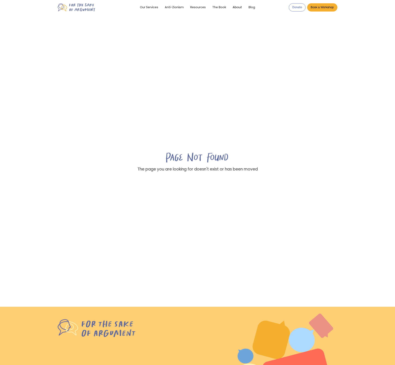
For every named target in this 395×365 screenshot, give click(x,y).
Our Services (149, 7)
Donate (297, 7)
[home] (86, 7)
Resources (198, 7)
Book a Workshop (322, 7)
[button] (237, 7)
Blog (252, 7)
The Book (219, 7)
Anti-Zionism (174, 7)
